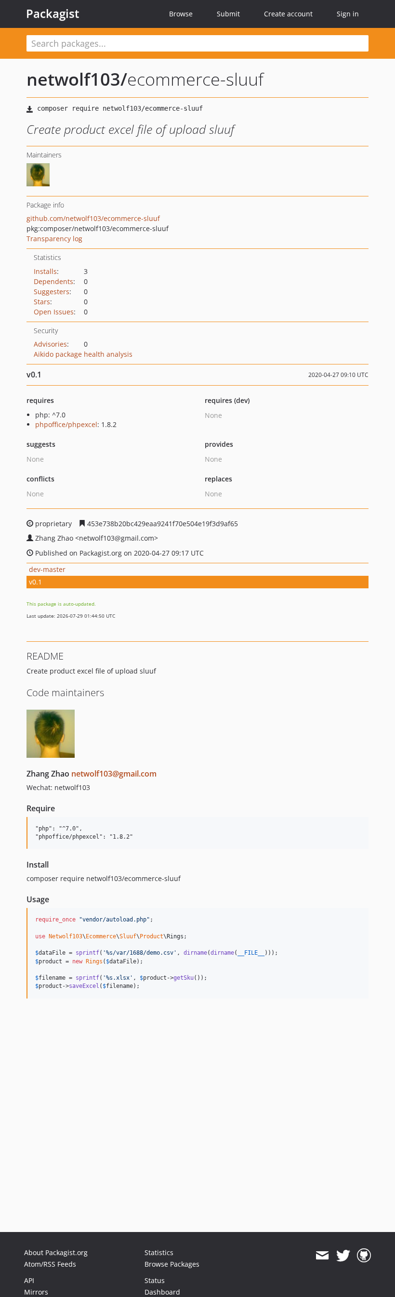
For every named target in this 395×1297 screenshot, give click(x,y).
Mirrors (36, 1292)
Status (155, 1280)
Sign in (348, 13)
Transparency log (54, 238)
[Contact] (322, 1255)
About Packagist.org (56, 1252)
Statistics (159, 1252)
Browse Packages (172, 1264)
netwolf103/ (76, 79)
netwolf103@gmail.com (114, 773)
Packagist (52, 13)
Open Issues (54, 311)
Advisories (50, 344)
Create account (288, 13)
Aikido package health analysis (83, 354)
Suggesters (51, 291)
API (29, 1280)
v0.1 (35, 581)
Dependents (53, 281)
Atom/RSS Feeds (50, 1264)
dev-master (47, 569)
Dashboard (162, 1292)
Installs (45, 271)
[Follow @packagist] (343, 1255)
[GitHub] (364, 1255)
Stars (42, 301)
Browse (181, 13)
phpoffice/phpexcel (66, 424)
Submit (228, 13)
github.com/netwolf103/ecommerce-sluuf (93, 218)
